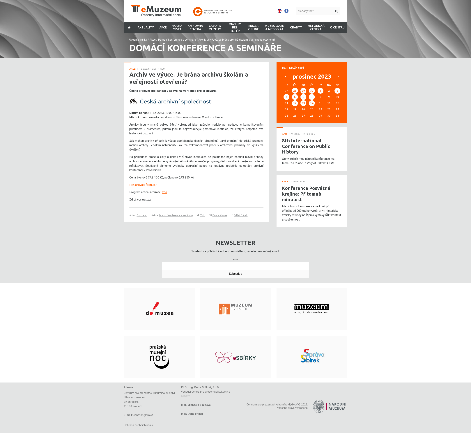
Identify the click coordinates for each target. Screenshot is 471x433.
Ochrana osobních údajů (138, 425)
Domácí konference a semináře (177, 39)
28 (295, 90)
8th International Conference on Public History (306, 146)
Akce (153, 39)
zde (164, 192)
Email (235, 259)
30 (312, 90)
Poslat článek (220, 215)
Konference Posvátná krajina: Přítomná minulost (306, 193)
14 (312, 103)
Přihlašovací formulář (142, 185)
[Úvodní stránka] (184, 11)
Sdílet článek (241, 215)
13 (303, 103)
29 (303, 90)
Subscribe (235, 273)
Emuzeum (142, 215)
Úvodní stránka (138, 39)
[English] (280, 11)
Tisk (202, 215)
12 (295, 103)
